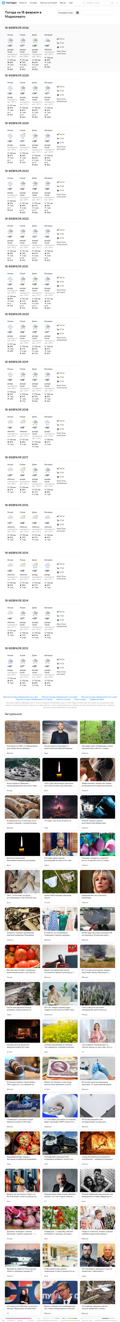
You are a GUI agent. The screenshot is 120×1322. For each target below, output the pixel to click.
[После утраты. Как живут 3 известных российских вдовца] (60, 738)
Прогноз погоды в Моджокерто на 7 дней (99, 697)
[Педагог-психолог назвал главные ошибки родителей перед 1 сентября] (97, 1223)
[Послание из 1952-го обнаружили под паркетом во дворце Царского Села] (22, 738)
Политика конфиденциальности (47, 1320)
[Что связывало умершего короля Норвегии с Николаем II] (97, 1260)
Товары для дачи (97, 699)
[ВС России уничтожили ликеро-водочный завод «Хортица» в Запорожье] (97, 962)
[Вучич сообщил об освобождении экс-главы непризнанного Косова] (60, 1298)
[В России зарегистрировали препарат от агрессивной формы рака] (97, 1074)
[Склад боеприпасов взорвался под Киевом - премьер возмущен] (97, 1148)
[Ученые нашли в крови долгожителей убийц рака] (97, 812)
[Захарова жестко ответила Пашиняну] (97, 887)
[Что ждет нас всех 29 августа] (60, 812)
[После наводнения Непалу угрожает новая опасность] (22, 999)
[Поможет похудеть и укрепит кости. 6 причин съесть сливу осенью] (97, 850)
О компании (11, 1320)
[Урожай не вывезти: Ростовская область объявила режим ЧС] (22, 1260)
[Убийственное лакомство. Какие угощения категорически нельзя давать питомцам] (97, 775)
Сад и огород (80, 699)
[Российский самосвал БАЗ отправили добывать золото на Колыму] (60, 1148)
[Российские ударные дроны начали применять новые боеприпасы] (97, 1298)
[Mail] (3, 3)
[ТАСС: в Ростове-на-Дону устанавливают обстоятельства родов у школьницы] (22, 887)
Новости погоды (63, 699)
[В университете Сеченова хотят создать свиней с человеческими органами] (22, 812)
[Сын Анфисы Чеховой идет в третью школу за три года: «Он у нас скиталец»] (97, 1036)
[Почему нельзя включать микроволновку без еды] (22, 1036)
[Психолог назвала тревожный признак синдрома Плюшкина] (22, 924)
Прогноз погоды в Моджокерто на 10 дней (34, 699)
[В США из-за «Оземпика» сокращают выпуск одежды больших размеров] (60, 924)
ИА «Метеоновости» (111, 1320)
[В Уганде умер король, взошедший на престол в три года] (60, 850)
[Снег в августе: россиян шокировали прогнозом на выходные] (97, 999)
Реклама (20, 1320)
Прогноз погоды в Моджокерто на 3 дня (20, 697)
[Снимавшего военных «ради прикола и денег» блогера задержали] (22, 1111)
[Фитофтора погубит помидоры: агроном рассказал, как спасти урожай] (22, 962)
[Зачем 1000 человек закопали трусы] (60, 887)
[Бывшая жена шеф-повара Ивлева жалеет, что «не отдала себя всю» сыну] (60, 1186)
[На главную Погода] (10, 3)
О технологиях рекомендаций (70, 1320)
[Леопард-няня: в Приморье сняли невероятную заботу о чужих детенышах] (97, 738)
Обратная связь (87, 1320)
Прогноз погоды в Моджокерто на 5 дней (59, 697)
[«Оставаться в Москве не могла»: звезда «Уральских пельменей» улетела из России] (22, 1298)
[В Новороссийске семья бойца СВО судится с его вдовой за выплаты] (22, 1074)
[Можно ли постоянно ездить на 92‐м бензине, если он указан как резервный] (22, 1186)
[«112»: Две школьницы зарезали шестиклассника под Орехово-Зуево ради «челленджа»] (60, 775)
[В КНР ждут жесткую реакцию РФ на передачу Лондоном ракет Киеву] (97, 924)
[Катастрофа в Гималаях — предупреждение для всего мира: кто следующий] (22, 775)
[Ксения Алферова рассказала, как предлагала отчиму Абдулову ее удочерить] (97, 1186)
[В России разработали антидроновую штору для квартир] (97, 1111)
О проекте (31, 1320)
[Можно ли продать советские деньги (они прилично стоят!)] (60, 1074)
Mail (3, 1320)
